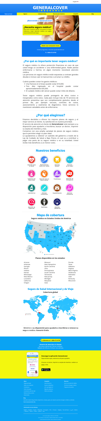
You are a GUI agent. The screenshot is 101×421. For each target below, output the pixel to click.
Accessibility (61, 417)
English (25, 410)
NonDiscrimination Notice (54, 417)
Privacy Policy (46, 417)
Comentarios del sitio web (30, 330)
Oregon (26, 283)
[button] (25, 14)
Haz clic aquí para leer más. (29, 401)
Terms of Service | (41, 417)
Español (30, 410)
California (27, 281)
